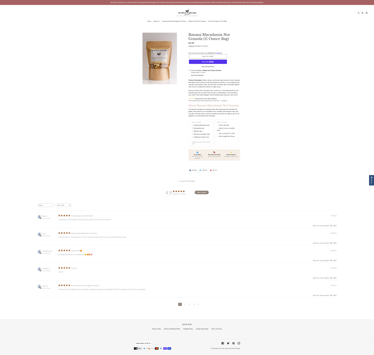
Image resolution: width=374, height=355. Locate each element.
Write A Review (201, 192)
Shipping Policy (188, 329)
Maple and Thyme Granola (222, 348)
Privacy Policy (156, 329)
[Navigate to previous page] (175, 304)
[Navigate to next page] (199, 304)
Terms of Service (216, 329)
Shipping (191, 46)
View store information (197, 75)
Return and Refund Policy (172, 329)
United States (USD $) (143, 343)
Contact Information (202, 329)
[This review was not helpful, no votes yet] (334, 226)
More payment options (208, 66)
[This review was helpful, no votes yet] (331, 226)
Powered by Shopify (234, 348)
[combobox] (45, 205)
